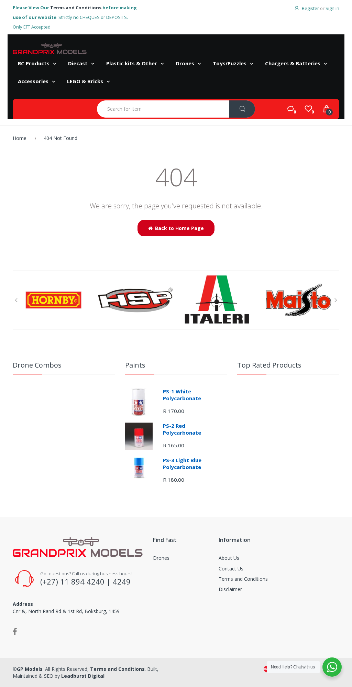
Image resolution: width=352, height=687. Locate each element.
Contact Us (231, 568)
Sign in (332, 8)
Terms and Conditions (75, 7)
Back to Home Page (179, 228)
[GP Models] (50, 48)
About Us (229, 558)
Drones (161, 558)
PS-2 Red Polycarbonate (182, 429)
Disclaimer (230, 589)
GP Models (30, 669)
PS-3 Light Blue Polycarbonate (182, 463)
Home (19, 138)
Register (310, 8)
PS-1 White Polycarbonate (182, 395)
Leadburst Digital (82, 676)
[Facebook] (15, 631)
